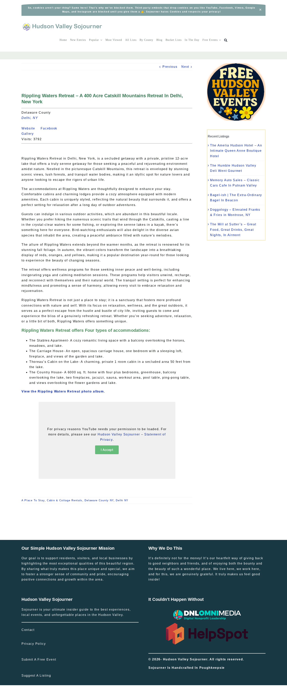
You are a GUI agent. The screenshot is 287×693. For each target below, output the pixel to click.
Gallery (29, 133)
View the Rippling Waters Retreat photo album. (63, 391)
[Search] (225, 40)
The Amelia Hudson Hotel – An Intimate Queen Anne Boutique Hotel (236, 151)
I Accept (107, 450)
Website (30, 128)
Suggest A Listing (36, 675)
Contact (28, 629)
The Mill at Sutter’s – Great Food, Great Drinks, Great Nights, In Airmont (233, 229)
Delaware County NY (99, 500)
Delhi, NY (29, 118)
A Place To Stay (33, 500)
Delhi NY (122, 500)
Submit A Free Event (38, 659)
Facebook (51, 128)
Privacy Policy (33, 643)
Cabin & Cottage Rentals (64, 500)
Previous (169, 66)
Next (185, 66)
